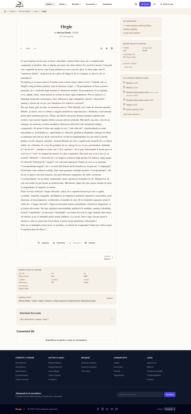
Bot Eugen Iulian (129, 57)
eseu (36, 11)
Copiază (45, 243)
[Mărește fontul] (35, 48)
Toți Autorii (85, 371)
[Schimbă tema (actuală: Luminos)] (101, 48)
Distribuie (61, 243)
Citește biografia (130, 29)
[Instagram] (102, 409)
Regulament (119, 375)
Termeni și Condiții (154, 371)
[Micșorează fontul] (21, 48)
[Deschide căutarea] (136, 4)
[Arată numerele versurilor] (106, 48)
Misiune (150, 367)
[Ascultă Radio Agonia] (154, 4)
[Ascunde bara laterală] (111, 48)
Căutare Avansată (88, 367)
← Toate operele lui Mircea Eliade (137, 25)
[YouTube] (112, 409)
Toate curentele (22, 379)
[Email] (116, 409)
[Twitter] (107, 409)
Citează (91, 243)
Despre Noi (151, 363)
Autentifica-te (52, 340)
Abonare (169, 394)
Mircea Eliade (24, 11)
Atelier (62, 4)
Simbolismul (20, 367)
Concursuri (90, 4)
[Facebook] (98, 409)
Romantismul (20, 363)
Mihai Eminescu (54, 363)
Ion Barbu (52, 379)
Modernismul (20, 371)
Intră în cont (168, 4)
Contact (150, 379)
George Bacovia (55, 367)
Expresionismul (21, 375)
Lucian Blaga (53, 371)
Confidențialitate (154, 375)
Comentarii (107, 4)
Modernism (23, 282)
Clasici (49, 4)
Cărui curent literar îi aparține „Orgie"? (34, 319)
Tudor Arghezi (54, 375)
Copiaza (109, 298)
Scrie (146, 4)
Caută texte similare (131, 33)
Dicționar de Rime (88, 363)
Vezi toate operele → (132, 114)
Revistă (75, 4)
